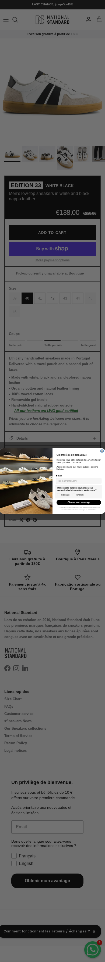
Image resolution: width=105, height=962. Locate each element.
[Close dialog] (102, 451)
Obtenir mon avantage (79, 502)
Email (59, 476)
